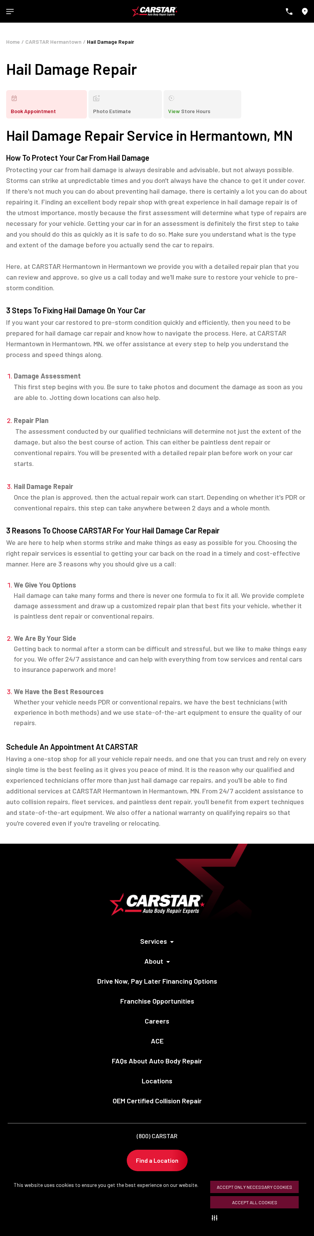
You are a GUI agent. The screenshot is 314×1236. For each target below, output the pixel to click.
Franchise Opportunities (157, 1001)
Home (13, 41)
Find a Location (157, 1160)
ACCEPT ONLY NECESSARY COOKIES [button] (254, 1187)
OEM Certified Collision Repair (157, 1100)
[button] (216, 1217)
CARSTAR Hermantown (53, 41)
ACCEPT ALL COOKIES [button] (254, 1202)
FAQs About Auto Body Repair (157, 1061)
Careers (157, 1021)
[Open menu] (10, 11)
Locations (157, 1080)
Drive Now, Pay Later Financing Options (157, 981)
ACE (157, 1041)
